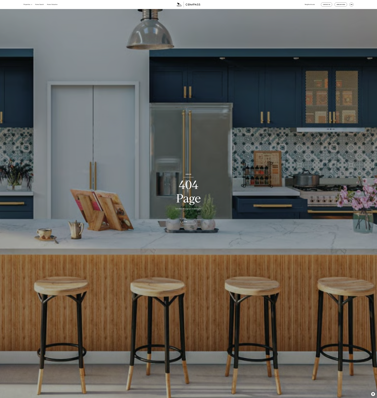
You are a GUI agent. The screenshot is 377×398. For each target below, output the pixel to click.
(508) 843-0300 (341, 4)
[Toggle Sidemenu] (351, 4)
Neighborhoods (310, 4)
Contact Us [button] (326, 4)
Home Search (39, 4)
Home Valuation (52, 4)
